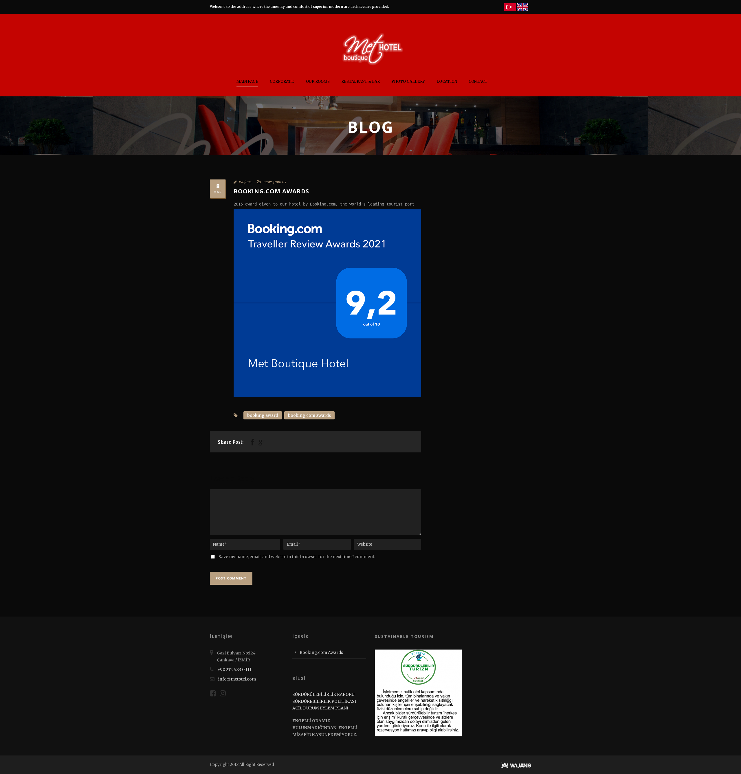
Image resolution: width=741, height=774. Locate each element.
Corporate (282, 81)
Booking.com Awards (321, 652)
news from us (274, 181)
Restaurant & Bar (360, 81)
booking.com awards (309, 415)
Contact (478, 81)
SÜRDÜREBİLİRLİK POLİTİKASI (324, 701)
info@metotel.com (237, 679)
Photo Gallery (408, 81)
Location (446, 81)
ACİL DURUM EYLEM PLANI (320, 708)
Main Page (247, 81)
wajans (245, 181)
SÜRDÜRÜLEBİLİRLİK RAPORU (323, 694)
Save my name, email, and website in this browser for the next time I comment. (297, 556)
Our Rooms (318, 81)
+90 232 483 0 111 (234, 669)
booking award (262, 415)
